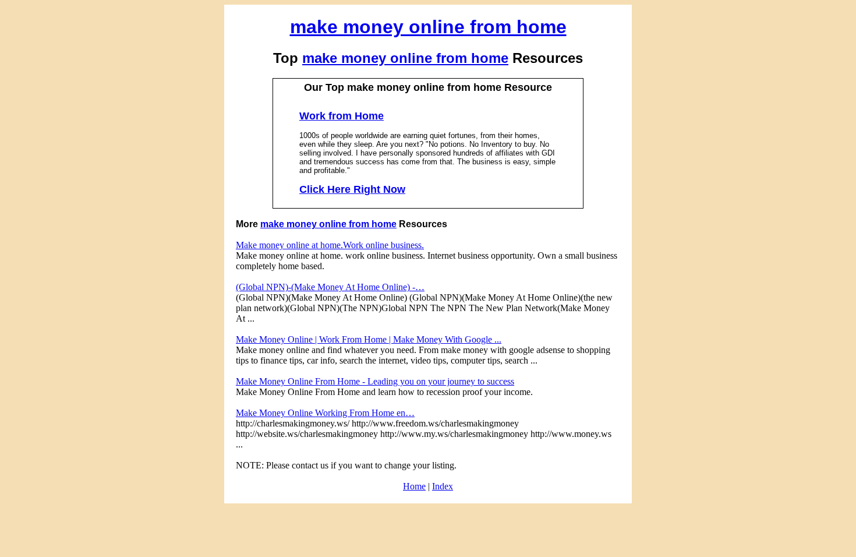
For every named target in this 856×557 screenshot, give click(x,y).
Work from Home (341, 116)
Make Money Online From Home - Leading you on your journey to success (375, 381)
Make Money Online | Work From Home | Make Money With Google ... (368, 339)
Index (442, 486)
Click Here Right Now (352, 189)
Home (414, 486)
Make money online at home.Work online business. (330, 245)
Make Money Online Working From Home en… (325, 413)
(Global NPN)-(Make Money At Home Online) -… (330, 287)
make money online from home (428, 26)
